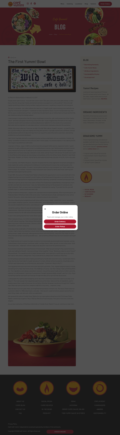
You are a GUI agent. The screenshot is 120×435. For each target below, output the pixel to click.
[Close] (45, 208)
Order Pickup (60, 226)
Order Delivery (60, 222)
